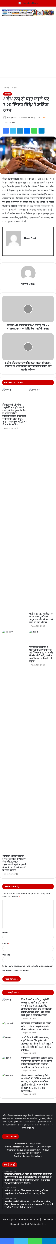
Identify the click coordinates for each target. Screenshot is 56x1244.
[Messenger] (27, 131)
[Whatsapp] (42, 1231)
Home (6, 87)
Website (6, 955)
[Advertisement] (28, 48)
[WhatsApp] (34, 131)
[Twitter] (13, 131)
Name (6, 932)
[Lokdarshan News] (28, 3)
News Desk (12, 118)
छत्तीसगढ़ (14, 87)
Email (5, 943)
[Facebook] (6, 131)
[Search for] (52, 4)
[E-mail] (7, 253)
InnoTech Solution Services (33, 1224)
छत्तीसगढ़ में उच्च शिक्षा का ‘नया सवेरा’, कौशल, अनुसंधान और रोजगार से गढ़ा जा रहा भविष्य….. (41, 618)
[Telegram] (42, 131)
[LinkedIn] (20, 131)
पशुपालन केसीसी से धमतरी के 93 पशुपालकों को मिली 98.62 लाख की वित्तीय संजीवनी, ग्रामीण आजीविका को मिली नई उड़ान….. (41, 654)
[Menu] (3, 4)
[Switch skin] (47, 4)
